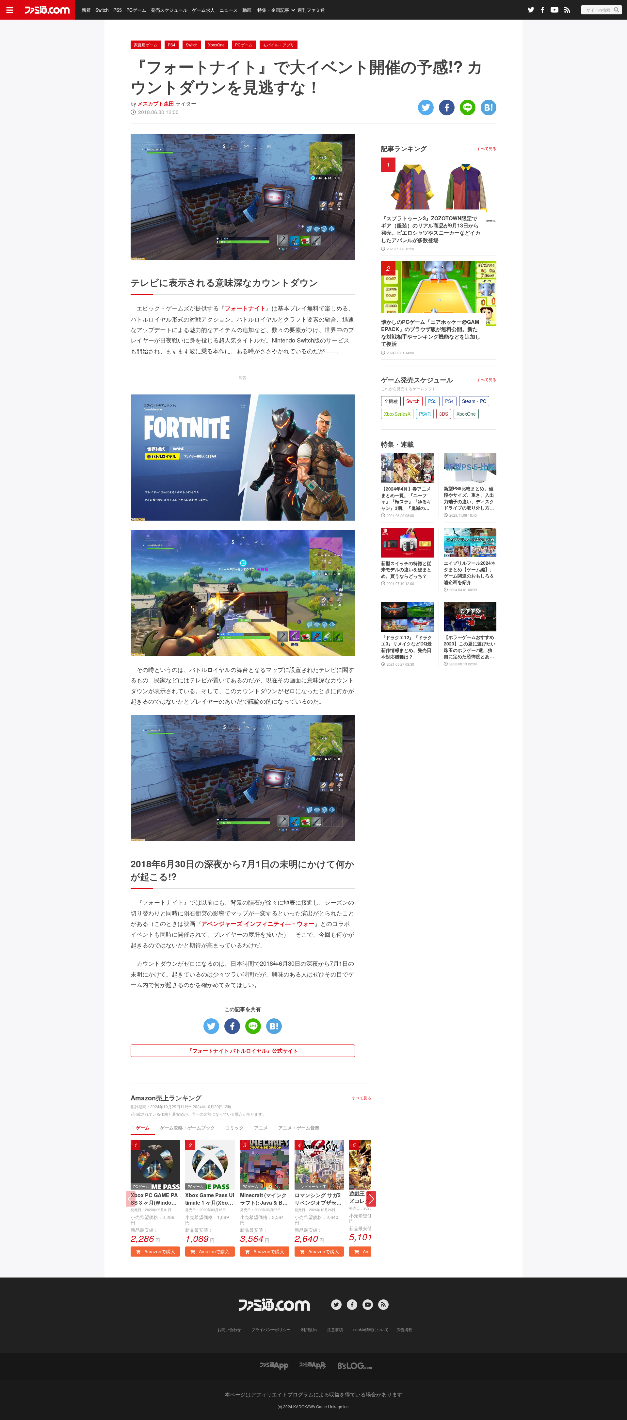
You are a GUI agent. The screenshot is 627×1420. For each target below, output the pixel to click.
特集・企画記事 (273, 10)
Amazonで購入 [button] (159, 1251)
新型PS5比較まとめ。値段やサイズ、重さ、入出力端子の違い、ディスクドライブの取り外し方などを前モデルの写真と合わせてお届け (469, 498)
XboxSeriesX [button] (397, 413)
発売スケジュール (169, 10)
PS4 (171, 44)
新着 (86, 10)
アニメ (261, 1127)
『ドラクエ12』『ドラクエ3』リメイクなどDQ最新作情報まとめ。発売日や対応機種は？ (406, 647)
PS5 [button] (432, 401)
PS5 (117, 10)
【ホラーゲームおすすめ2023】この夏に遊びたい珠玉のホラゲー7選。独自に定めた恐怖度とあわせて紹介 (469, 647)
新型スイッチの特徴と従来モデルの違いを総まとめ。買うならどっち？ (406, 569)
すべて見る (361, 1097)
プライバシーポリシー (271, 1329)
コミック (234, 1127)
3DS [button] (443, 413)
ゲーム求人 (203, 10)
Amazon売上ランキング (166, 1097)
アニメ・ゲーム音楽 (298, 1127)
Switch (102, 10)
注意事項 (335, 1329)
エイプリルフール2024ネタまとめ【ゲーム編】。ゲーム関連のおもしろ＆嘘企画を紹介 (469, 572)
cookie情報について (371, 1329)
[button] (371, 1199)
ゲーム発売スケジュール (417, 379)
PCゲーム (136, 10)
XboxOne (216, 44)
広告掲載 (404, 1329)
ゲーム (143, 1127)
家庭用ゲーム (145, 44)
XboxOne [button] (466, 413)
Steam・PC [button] (474, 401)
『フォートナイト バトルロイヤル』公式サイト (242, 1050)
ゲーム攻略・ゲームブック (187, 1127)
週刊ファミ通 (311, 10)
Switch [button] (413, 401)
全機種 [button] (391, 401)
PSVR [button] (425, 413)
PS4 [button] (449, 401)
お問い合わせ (229, 1329)
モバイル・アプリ (278, 44)
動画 (246, 10)
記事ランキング (404, 148)
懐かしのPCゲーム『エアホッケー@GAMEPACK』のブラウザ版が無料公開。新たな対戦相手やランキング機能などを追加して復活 (430, 332)
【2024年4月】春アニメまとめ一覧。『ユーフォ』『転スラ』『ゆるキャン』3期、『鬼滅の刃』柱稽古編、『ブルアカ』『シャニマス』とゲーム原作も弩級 (406, 498)
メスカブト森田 (155, 103)
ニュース (228, 10)
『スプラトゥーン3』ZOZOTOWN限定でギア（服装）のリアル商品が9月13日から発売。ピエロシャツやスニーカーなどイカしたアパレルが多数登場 (430, 229)
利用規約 (309, 1329)
